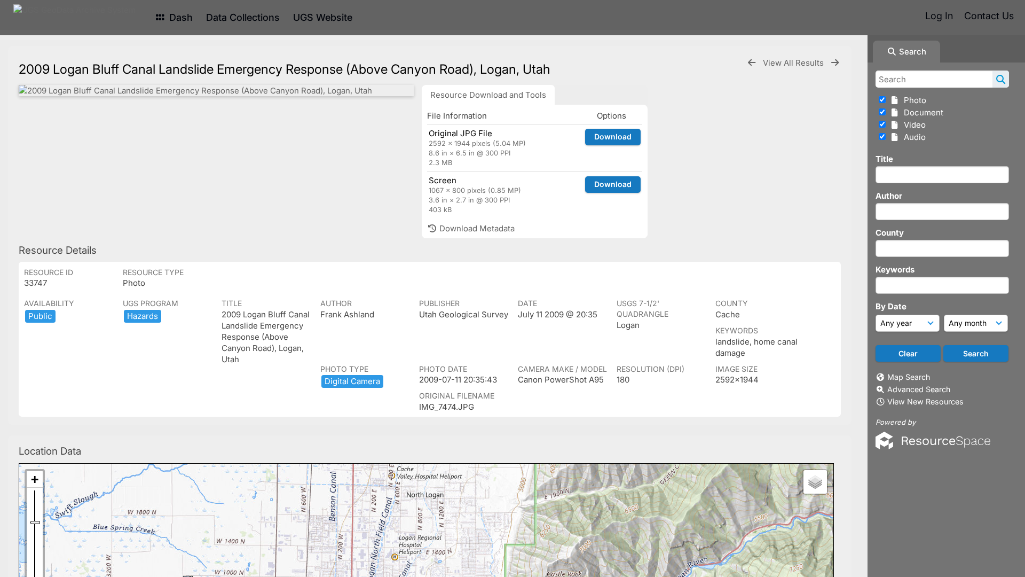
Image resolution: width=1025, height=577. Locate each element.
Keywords (895, 269)
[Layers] (815, 482)
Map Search (908, 376)
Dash (180, 17)
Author (889, 196)
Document (921, 112)
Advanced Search (918, 389)
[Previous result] (752, 62)
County (890, 233)
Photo (913, 100)
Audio (913, 137)
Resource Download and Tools (488, 95)
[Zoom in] (35, 479)
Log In (939, 15)
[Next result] (835, 62)
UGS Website (322, 17)
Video (913, 125)
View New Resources (925, 401)
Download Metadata (476, 228)
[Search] (1000, 79)
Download (613, 136)
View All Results (794, 63)
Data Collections (243, 17)
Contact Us (989, 15)
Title (884, 159)
